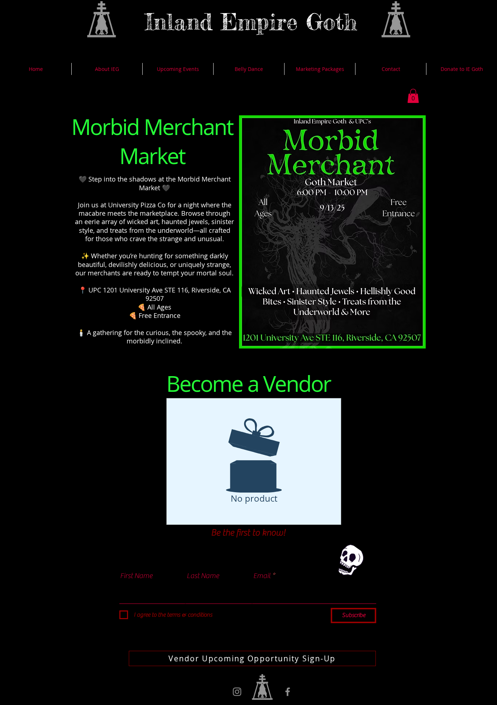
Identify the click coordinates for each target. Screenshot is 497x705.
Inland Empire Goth (251, 21)
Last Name (203, 575)
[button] (413, 96)
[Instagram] (237, 691)
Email (262, 575)
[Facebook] (287, 691)
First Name (136, 575)
